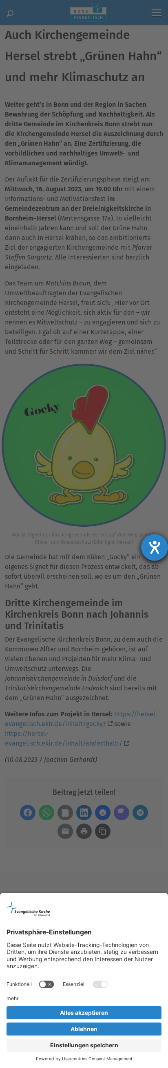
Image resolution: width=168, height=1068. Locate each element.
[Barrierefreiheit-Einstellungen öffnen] (154, 547)
